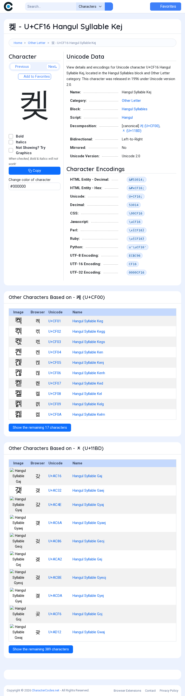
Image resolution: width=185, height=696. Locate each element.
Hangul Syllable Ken (88, 352)
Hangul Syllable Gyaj (88, 505)
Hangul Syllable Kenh (89, 373)
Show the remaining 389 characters (41, 649)
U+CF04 (54, 352)
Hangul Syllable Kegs (89, 342)
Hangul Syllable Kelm (89, 414)
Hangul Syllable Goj (87, 614)
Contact (150, 690)
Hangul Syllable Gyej (88, 595)
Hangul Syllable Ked (88, 383)
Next (52, 66)
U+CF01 (54, 321)
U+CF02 (54, 331)
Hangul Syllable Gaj (87, 476)
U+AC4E (54, 505)
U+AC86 (54, 541)
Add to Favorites (36, 76)
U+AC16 (54, 476)
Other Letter (37, 43)
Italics (21, 142)
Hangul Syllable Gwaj (89, 632)
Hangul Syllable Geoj (88, 541)
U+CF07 (54, 383)
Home (18, 43)
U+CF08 (54, 394)
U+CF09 (54, 404)
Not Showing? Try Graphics (30, 150)
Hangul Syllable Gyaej (89, 523)
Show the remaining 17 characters (40, 427)
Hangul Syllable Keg (88, 321)
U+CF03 (54, 342)
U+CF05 (54, 362)
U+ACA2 (55, 559)
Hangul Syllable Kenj (88, 362)
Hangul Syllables (134, 109)
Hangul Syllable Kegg (89, 331)
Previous (22, 66)
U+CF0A (54, 414)
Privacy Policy (169, 690)
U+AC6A (55, 523)
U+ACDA (55, 595)
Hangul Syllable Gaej (88, 490)
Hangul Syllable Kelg (88, 404)
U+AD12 (54, 632)
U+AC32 (54, 490)
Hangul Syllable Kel (87, 394)
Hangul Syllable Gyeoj (89, 577)
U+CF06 (54, 373)
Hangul (127, 117)
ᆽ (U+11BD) (131, 131)
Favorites (167, 6)
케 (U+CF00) (149, 126)
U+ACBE (55, 577)
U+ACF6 (54, 614)
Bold (20, 136)
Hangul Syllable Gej (87, 559)
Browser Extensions (127, 690)
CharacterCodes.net (45, 690)
